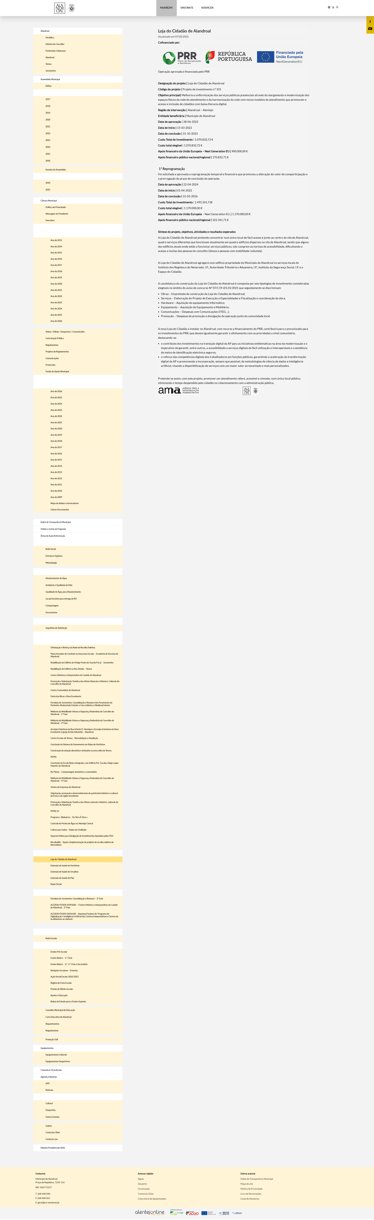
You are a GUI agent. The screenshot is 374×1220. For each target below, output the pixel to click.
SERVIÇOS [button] (207, 7)
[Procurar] (337, 7)
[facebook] (370, 21)
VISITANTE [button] (186, 7)
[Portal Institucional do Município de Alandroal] (71, 8)
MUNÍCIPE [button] (166, 7)
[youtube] (370, 28)
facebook (368, 24)
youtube (368, 31)
